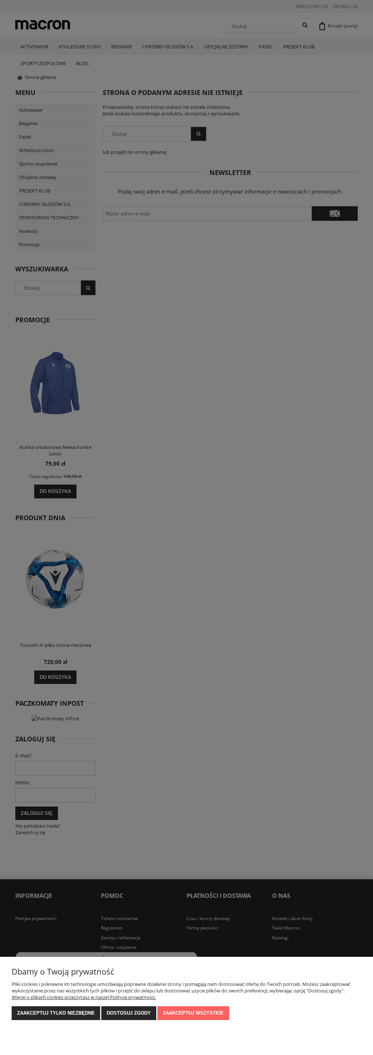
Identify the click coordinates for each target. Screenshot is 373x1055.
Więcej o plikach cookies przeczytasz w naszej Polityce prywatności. (84, 997)
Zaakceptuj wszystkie (193, 1013)
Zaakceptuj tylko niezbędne (56, 1013)
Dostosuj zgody (129, 1013)
